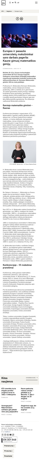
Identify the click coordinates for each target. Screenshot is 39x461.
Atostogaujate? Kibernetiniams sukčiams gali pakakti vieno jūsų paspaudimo (9, 409)
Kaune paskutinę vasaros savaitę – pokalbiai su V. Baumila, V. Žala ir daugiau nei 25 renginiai (27, 394)
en (13, 3)
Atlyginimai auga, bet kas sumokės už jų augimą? (28, 408)
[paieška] (15, 2)
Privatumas (8, 451)
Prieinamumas (8, 446)
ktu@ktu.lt (7, 431)
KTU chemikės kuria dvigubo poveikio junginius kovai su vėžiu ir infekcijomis (8, 392)
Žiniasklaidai (8, 456)
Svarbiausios (8, 68)
